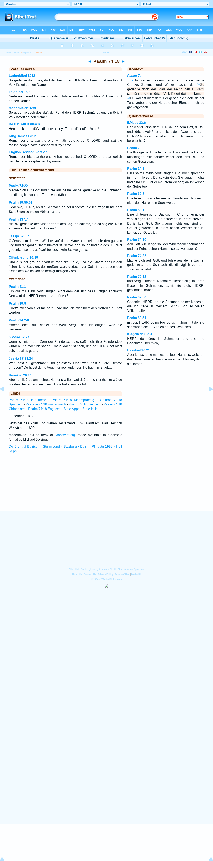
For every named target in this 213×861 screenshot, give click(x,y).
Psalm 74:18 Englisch (44, 409)
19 (128, 98)
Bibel (8, 52)
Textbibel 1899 (20, 92)
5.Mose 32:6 (136, 123)
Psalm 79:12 (136, 276)
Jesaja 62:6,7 (19, 236)
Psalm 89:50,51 (20, 202)
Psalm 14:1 (135, 168)
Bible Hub (89, 409)
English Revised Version (28, 152)
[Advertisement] (106, 486)
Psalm (17, 52)
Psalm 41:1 (17, 286)
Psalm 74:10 (136, 239)
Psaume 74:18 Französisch (46, 404)
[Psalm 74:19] (208, 398)
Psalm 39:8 (17, 303)
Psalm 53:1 (135, 210)
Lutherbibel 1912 (22, 75)
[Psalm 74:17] (5, 398)
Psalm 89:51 (136, 318)
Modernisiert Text (22, 108)
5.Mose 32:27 (19, 337)
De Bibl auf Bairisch (24, 124)
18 (198, 84)
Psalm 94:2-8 (19, 320)
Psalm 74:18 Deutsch (84, 404)
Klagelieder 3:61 (139, 334)
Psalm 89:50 (136, 297)
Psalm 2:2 (134, 148)
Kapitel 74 (27, 52)
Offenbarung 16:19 (23, 257)
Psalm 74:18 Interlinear (27, 400)
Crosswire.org (64, 435)
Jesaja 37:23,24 (21, 358)
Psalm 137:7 (18, 219)
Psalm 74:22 (18, 186)
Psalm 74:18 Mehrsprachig (73, 400)
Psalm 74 (134, 75)
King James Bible (22, 136)
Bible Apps (71, 409)
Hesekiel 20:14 (20, 375)
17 (132, 80)
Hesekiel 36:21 (138, 350)
